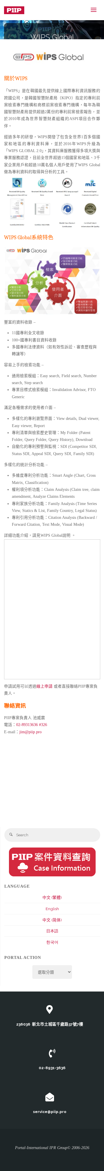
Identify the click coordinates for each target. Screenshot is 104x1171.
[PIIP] (14, 10)
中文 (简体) (52, 920)
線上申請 (44, 686)
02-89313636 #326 (31, 725)
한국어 (52, 942)
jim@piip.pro (30, 732)
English (52, 908)
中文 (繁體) (52, 897)
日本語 (52, 931)
